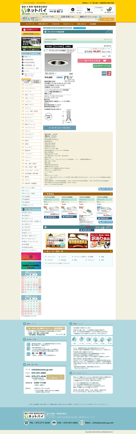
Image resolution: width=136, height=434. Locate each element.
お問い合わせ (28, 212)
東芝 (75, 260)
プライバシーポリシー (30, 250)
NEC (102, 260)
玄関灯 (27, 144)
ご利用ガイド (28, 224)
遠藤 (102, 256)
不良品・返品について (30, 235)
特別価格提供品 (28, 59)
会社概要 (26, 244)
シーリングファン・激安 (31, 68)
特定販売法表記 (28, 247)
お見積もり (27, 215)
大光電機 (90, 256)
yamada (63, 260)
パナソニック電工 (29, 188)
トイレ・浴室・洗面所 (31, 111)
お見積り (70, 404)
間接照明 (27, 150)
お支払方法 (27, 230)
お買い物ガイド (44, 404)
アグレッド (91, 260)
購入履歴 (79, 13)
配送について (28, 233)
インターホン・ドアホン (32, 170)
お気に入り (80, 10)
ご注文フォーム (28, 218)
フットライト (29, 147)
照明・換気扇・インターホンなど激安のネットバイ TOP (57, 28)
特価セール (27, 56)
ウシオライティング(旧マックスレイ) (58, 263)
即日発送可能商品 (29, 62)
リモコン (27, 160)
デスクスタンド (29, 134)
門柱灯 (27, 140)
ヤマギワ (50, 260)
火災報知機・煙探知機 (31, 173)
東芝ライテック (28, 205)
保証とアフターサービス (31, 241)
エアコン (27, 71)
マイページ (80, 8)
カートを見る (88, 404)
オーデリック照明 (79, 256)
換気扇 (27, 177)
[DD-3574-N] (59, 124)
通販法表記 (53, 404)
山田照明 (27, 202)
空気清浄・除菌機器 (31, 183)
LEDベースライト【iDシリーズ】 (29, 74)
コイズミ (63, 256)
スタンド (27, 131)
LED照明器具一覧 (29, 65)
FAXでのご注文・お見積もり (32, 221)
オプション (28, 157)
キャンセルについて (30, 238)
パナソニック (51, 256)
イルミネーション (30, 127)
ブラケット (28, 108)
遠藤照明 (27, 199)
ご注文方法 (27, 227)
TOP (30, 404)
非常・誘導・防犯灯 (31, 163)
